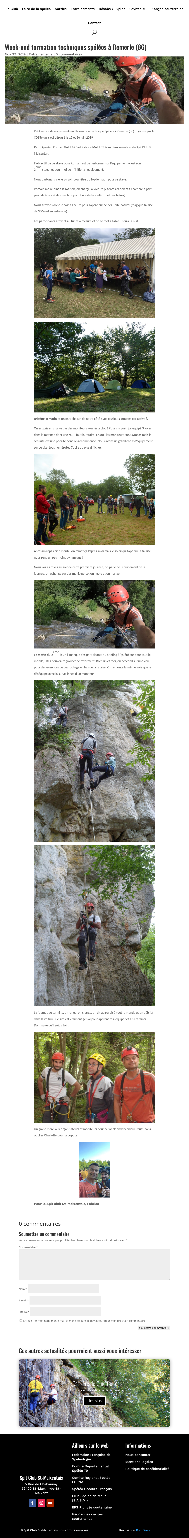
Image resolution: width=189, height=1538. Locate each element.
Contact (94, 23)
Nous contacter (137, 1455)
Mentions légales (139, 1462)
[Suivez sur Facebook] (32, 1503)
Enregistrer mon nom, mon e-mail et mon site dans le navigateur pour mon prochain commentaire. (84, 1320)
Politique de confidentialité (147, 1469)
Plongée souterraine (166, 9)
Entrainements (83, 9)
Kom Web (143, 1530)
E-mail (24, 1300)
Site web (24, 1312)
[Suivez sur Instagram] (41, 1503)
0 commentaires (69, 54)
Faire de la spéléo (36, 9)
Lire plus (94, 1400)
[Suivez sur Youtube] (50, 1503)
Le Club (12, 9)
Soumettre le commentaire (154, 1327)
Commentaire (28, 1247)
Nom (23, 1289)
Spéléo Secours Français (92, 1489)
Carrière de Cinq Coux (94, 1383)
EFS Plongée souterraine (92, 1507)
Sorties (61, 9)
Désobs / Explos (112, 9)
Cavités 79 (137, 9)
